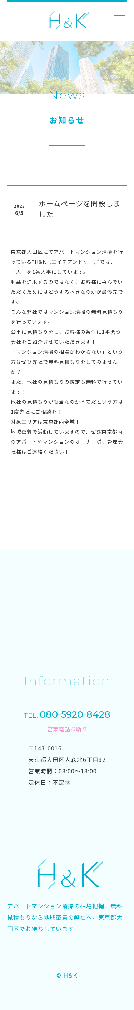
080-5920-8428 (67, 714)
